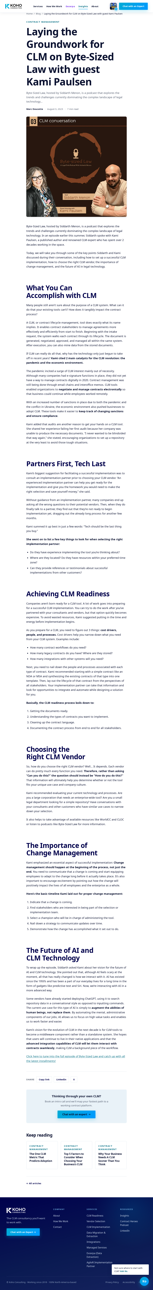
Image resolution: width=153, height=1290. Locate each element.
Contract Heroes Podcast (129, 1223)
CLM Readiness (95, 1215)
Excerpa (70, 6)
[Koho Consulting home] (13, 6)
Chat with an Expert (133, 6)
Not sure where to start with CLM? (128, 1270)
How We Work (54, 6)
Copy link (44, 1079)
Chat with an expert (74, 1114)
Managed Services (97, 1247)
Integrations (93, 1241)
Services (38, 6)
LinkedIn (61, 1079)
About (94, 6)
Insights (83, 6)
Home (29, 13)
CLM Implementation (98, 1227)
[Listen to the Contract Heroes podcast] (113, 6)
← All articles (33, 1183)
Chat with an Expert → (23, 1232)
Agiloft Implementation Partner (100, 1264)
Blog (38, 13)
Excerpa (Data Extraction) (94, 1255)
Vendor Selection (96, 1221)
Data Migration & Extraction (96, 1234)
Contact (57, 1227)
